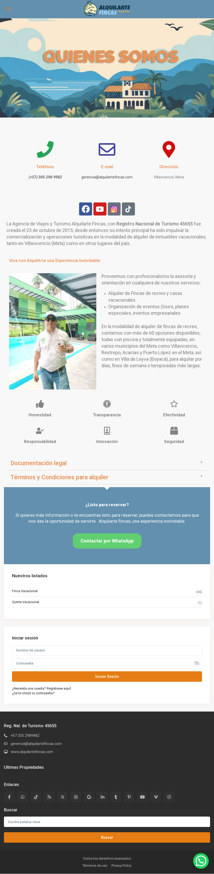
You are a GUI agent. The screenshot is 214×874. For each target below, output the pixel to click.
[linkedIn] (102, 796)
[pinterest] (129, 796)
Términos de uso (95, 865)
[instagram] (169, 796)
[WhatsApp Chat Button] (201, 861)
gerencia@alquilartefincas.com (107, 177)
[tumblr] (115, 796)
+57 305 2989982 (25, 735)
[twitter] (62, 796)
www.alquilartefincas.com (32, 752)
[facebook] (9, 796)
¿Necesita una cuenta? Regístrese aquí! (41, 688)
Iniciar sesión (107, 676)
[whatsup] (22, 796)
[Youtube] (99, 208)
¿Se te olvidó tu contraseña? (33, 693)
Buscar (107, 837)
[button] (107, 463)
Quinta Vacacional (25, 602)
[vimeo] (155, 796)
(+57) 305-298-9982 (45, 177)
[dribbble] (75, 796)
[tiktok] (36, 796)
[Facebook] (85, 208)
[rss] (49, 796)
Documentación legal (38, 463)
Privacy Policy (121, 865)
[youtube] (142, 796)
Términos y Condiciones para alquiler (59, 477)
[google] (89, 796)
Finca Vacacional (25, 591)
